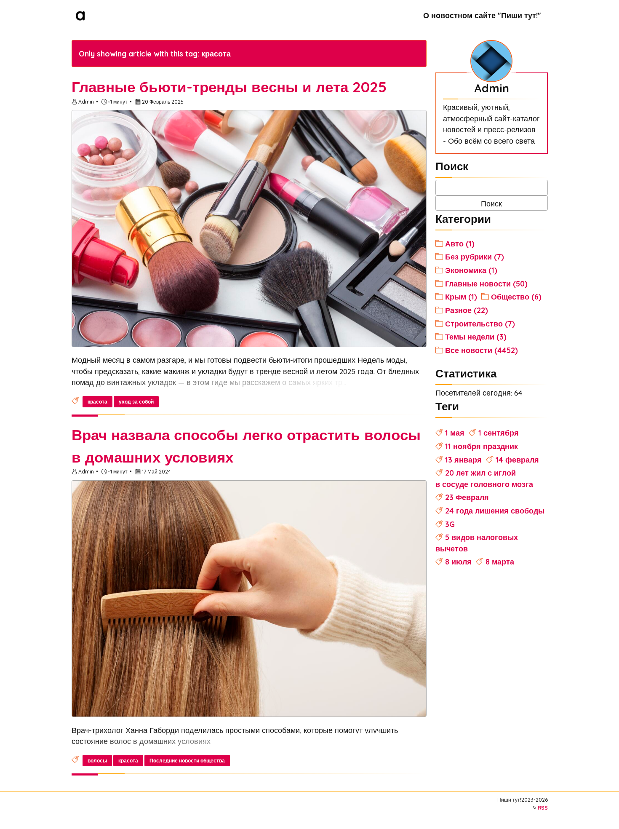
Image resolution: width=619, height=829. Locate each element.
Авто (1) (460, 243)
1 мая (454, 432)
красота (97, 401)
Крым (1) (461, 296)
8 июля (458, 561)
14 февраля (517, 459)
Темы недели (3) (476, 336)
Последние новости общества (187, 760)
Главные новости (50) (486, 283)
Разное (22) (466, 310)
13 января (463, 459)
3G (450, 524)
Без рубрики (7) (474, 256)
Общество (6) (516, 296)
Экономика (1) (471, 270)
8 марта (500, 561)
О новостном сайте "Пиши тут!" (482, 15)
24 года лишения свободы (494, 510)
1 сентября (498, 432)
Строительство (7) (480, 323)
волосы (97, 760)
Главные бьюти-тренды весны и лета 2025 (229, 87)
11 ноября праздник (481, 446)
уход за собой (136, 401)
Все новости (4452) (481, 350)
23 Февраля (467, 497)
